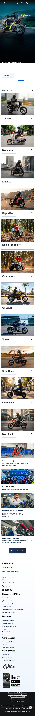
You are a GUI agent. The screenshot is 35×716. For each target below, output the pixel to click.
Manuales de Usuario (8, 620)
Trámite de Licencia (7, 632)
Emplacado (5, 635)
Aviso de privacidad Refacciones (17, 695)
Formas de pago (7, 606)
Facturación (5, 629)
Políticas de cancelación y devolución (12, 609)
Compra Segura (6, 598)
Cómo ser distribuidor (8, 660)
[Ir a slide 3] (21, 80)
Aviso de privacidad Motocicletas (17, 693)
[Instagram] (8, 590)
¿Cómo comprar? (7, 601)
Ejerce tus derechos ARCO (17, 697)
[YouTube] (11, 590)
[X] (6, 590)
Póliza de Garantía (7, 623)
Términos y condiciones (17, 699)
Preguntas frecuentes (8, 612)
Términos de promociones (17, 701)
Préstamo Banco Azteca (9, 604)
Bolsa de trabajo (7, 657)
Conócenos (5, 654)
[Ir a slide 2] (13, 80)
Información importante (9, 626)
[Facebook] (3, 590)
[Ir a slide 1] (6, 80)
